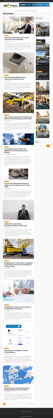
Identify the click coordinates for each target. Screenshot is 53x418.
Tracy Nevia (8, 120)
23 (15, 404)
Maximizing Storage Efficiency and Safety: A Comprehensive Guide (42, 89)
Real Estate (39, 71)
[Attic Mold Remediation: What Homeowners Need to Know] (18, 63)
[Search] (49, 10)
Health (36, 10)
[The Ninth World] (11, 5)
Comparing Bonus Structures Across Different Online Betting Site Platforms (42, 103)
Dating (38, 117)
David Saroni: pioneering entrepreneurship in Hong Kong (15, 224)
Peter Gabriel (8, 391)
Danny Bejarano (9, 188)
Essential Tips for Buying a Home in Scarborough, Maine (42, 74)
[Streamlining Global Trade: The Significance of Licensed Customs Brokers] (18, 139)
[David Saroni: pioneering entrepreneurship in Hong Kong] (18, 210)
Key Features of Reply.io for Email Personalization (16, 351)
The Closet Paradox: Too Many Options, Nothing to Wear (42, 31)
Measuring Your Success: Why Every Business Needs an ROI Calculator (16, 389)
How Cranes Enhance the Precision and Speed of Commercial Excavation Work (18, 118)
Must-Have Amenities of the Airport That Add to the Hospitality (16, 38)
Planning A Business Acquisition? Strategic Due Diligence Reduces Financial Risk (42, 45)
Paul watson (40, 122)
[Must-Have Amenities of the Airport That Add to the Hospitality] (18, 25)
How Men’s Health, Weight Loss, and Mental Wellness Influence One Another (42, 134)
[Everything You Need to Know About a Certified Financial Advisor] (18, 291)
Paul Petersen (8, 154)
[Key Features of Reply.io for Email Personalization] (18, 334)
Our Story (22, 1)
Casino (38, 99)
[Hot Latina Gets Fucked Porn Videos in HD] (42, 116)
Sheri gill (7, 310)
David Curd (8, 41)
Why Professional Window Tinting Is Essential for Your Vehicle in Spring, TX (42, 61)
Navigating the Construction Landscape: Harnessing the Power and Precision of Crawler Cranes (18, 264)
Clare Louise (8, 227)
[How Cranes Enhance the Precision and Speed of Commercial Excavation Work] (18, 102)
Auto (38, 58)
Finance (38, 41)
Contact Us (16, 1)
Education (19, 10)
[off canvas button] (3, 10)
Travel (32, 10)
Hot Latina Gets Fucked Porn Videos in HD (42, 120)
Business (6, 35)
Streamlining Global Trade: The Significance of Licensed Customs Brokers (16, 150)
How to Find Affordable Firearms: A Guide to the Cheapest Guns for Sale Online (17, 185)
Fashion (24, 10)
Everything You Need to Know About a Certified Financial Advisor (17, 308)
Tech (28, 10)
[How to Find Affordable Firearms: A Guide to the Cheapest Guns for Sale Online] (18, 174)
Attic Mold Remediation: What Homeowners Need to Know (15, 78)
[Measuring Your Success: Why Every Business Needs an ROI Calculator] (18, 374)
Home (38, 86)
